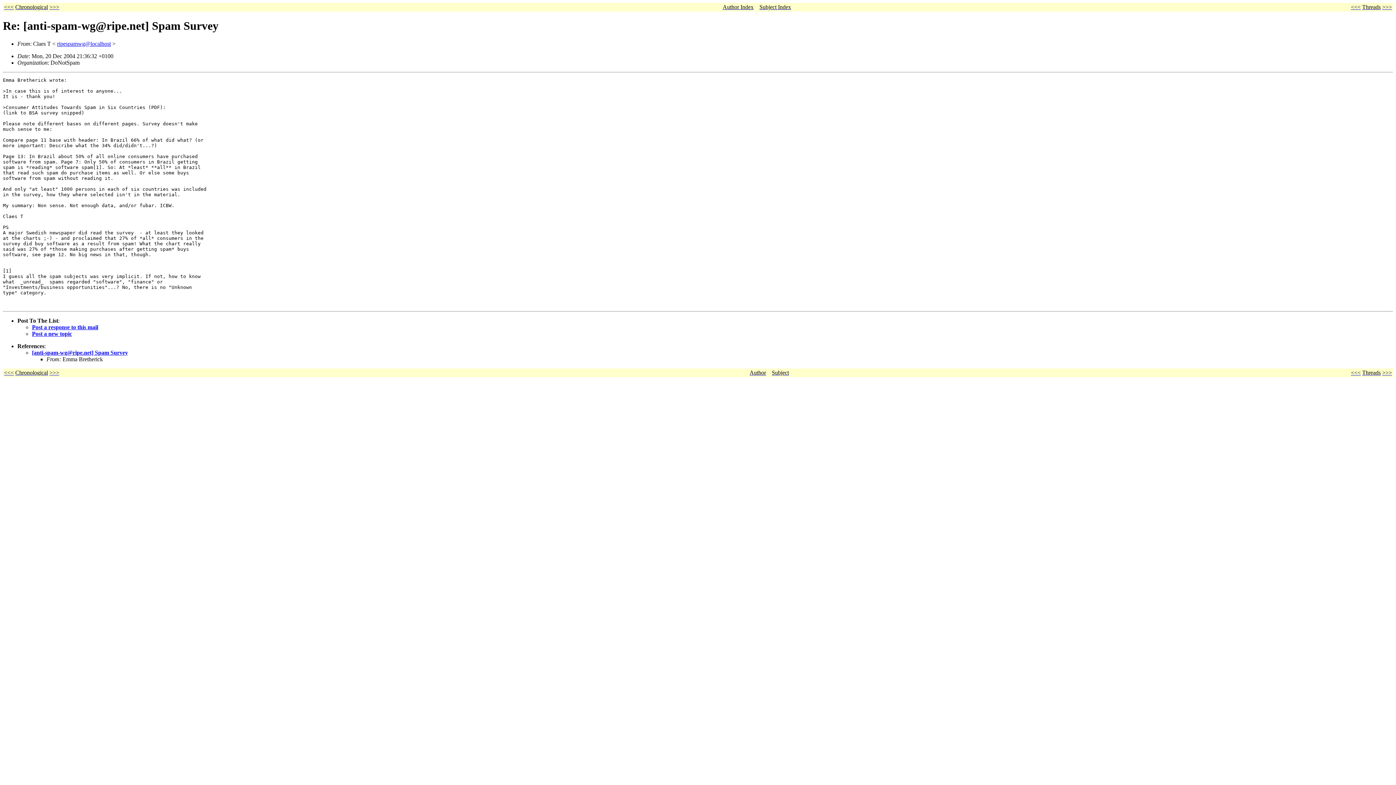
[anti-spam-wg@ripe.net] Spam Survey (80, 353)
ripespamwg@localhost (84, 44)
